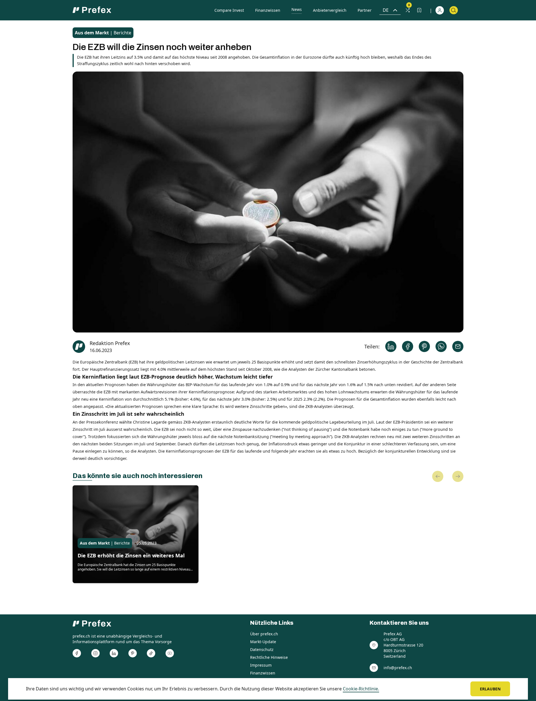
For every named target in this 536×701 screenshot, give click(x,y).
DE (386, 10)
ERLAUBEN (490, 689)
